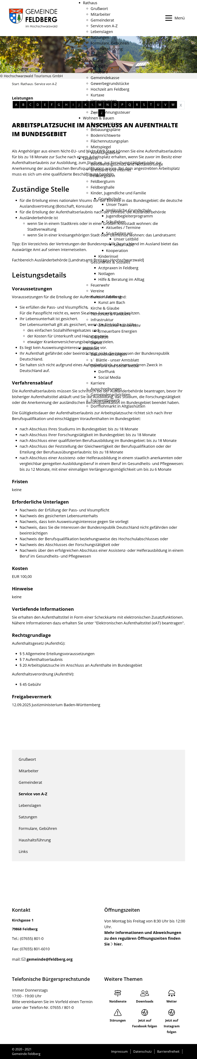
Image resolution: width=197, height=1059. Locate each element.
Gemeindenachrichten (110, 394)
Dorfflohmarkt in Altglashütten (118, 406)
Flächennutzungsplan (109, 141)
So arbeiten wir (119, 233)
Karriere (98, 383)
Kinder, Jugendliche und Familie (118, 193)
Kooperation (117, 250)
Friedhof (98, 66)
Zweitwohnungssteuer (110, 112)
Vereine (97, 290)
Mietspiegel (101, 146)
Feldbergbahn (103, 175)
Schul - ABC (124, 244)
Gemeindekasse (105, 77)
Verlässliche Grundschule (128, 210)
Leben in (90, 158)
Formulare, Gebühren (110, 43)
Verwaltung (93, 60)
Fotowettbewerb (105, 400)
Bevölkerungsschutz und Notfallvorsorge (127, 164)
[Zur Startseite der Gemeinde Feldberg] (33, 18)
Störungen (118, 1020)
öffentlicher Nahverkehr (119, 325)
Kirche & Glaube (105, 308)
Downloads (144, 1001)
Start (15, 84)
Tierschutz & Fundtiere (111, 314)
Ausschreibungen (106, 388)
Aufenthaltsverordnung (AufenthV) (42, 674)
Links (95, 54)
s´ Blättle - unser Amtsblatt (115, 360)
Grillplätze (100, 337)
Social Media (109, 377)
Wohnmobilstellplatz (109, 106)
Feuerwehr (100, 285)
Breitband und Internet (111, 169)
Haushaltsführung (107, 48)
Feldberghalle (102, 187)
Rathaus (90, 2)
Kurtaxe (97, 95)
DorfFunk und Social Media (115, 365)
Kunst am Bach (111, 302)
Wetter (171, 1001)
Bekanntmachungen (109, 354)
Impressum (119, 1051)
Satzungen (100, 37)
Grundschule (109, 198)
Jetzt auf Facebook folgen (144, 1023)
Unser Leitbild (126, 239)
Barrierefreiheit (168, 1051)
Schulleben (115, 221)
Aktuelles (91, 348)
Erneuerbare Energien (117, 331)
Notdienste (117, 1001)
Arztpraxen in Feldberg (118, 267)
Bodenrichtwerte (105, 135)
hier (118, 944)
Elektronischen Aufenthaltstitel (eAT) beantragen (139, 623)
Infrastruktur (102, 319)
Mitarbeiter (100, 14)
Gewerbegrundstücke (110, 83)
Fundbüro (99, 72)
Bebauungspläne (105, 129)
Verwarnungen (104, 100)
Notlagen (106, 273)
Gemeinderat (102, 20)
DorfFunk (106, 371)
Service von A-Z (104, 25)
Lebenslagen (102, 31)
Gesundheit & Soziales (110, 262)
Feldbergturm (103, 181)
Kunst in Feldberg (106, 296)
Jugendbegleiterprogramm (129, 216)
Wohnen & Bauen (98, 118)
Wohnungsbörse (105, 152)
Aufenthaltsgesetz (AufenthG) (38, 643)
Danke (96, 342)
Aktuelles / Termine (123, 227)
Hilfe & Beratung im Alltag (121, 279)
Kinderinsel (108, 256)
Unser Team (117, 204)
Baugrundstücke (105, 123)
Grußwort (99, 8)
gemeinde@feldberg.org (50, 959)
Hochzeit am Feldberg (110, 89)
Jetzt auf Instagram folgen (172, 1026)
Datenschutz (142, 1051)
